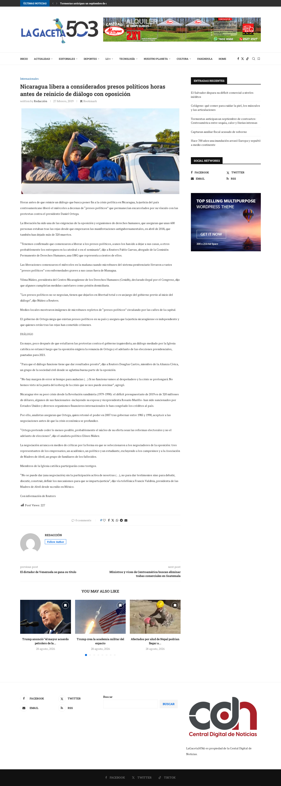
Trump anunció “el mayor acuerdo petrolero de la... (45, 641)
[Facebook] (238, 59)
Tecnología (127, 58)
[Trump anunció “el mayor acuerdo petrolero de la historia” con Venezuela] (45, 617)
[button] (53, 3)
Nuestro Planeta (156, 58)
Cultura (182, 58)
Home (222, 58)
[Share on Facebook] (109, 520)
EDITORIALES (67, 58)
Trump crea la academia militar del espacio (100, 641)
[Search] (254, 59)
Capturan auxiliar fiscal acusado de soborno (219, 132)
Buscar (108, 697)
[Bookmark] (259, 59)
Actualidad (42, 58)
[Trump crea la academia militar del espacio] (100, 617)
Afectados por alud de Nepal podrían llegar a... (155, 641)
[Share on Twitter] (112, 520)
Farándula (204, 58)
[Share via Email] (125, 520)
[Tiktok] (247, 59)
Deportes (90, 58)
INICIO (24, 58)
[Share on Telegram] (121, 520)
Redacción (40, 101)
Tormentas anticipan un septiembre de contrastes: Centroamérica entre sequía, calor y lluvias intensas (224, 121)
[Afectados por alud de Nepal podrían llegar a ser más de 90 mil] (155, 617)
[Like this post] (104, 520)
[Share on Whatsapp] (117, 520)
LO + (108, 58)
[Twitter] (242, 59)
